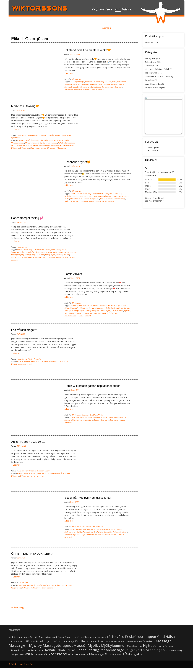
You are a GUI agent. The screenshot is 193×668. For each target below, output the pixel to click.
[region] (163, 115)
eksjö (90, 193)
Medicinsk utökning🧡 (25, 106)
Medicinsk (35, 143)
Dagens (69, 637)
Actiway (20, 361)
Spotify (96, 420)
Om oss (139, 28)
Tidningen (13, 654)
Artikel (73, 193)
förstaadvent (95, 305)
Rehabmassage (107, 87)
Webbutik (123, 28)
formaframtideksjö (18, 252)
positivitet (78, 313)
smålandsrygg (69, 201)
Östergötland (96, 87)
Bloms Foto (29, 664)
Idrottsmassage (84, 84)
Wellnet (14, 364)
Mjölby (42, 143)
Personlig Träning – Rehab (157, 69)
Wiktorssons (24, 148)
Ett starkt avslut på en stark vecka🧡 (87, 50)
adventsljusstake (83, 305)
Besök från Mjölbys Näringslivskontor (87, 497)
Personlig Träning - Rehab (56, 135)
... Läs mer (68, 73)
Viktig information (34, 359)
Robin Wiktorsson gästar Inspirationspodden (92, 385)
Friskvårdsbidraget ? (24, 330)
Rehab (13, 145)
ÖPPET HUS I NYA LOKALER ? (32, 553)
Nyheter (106, 28)
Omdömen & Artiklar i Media (92, 415)
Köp (123, 641)
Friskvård (88, 81)
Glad (109, 81)
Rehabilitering (33, 145)
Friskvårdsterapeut (100, 81)
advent (73, 305)
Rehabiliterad (22, 145)
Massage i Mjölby (117, 84)
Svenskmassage (68, 145)
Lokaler (20, 585)
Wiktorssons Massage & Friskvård (76, 89)
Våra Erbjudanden (153, 84)
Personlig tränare (106, 199)
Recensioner (38, 650)
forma (53, 249)
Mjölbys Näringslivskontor (86, 532)
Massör (28, 143)
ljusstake (127, 308)
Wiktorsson (118, 87)
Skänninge (64, 361)
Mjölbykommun (84, 87)
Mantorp (39, 361)
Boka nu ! (49, 28)
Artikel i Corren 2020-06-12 (28, 441)
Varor (21, 654)
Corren (25, 473)
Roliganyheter (56, 145)
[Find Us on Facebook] (178, 663)
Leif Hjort (96, 417)
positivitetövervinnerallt (92, 313)
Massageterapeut (71, 87)
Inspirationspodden (78, 417)
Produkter (149, 80)
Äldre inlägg (19, 607)
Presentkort (150, 42)
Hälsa (114, 81)
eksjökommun (98, 193)
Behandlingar (69, 28)
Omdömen (89, 28)
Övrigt (154, 28)
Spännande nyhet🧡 (77, 162)
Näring (161, 646)
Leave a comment (97, 89)
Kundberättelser (96, 84)
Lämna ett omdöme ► (155, 198)
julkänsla (119, 308)
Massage (106, 84)
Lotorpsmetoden (134, 641)
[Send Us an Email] (175, 663)
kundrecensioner (109, 641)
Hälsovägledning (70, 84)
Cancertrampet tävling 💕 (27, 218)
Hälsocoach (121, 81)
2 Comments (61, 148)
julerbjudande (110, 308)
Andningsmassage (77, 81)
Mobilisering (135, 645)
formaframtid (109, 193)
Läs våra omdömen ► (155, 201)
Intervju (89, 417)
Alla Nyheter (76, 79)
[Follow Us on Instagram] (181, 663)
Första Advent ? (74, 274)
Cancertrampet (81, 193)
